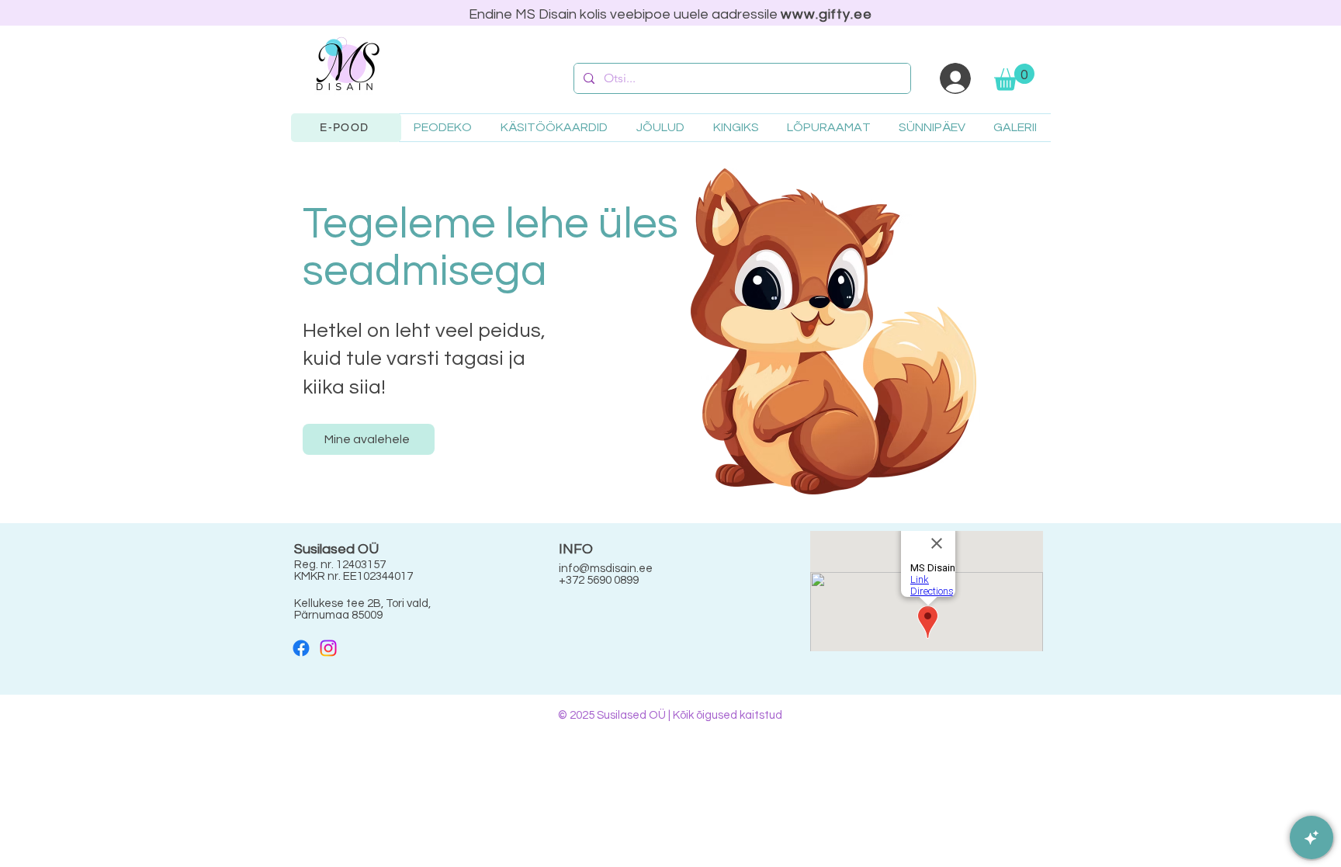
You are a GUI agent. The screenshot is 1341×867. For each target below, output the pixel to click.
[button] (1014, 77)
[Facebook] (301, 648)
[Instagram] (328, 648)
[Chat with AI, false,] (1311, 837)
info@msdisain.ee (606, 568)
